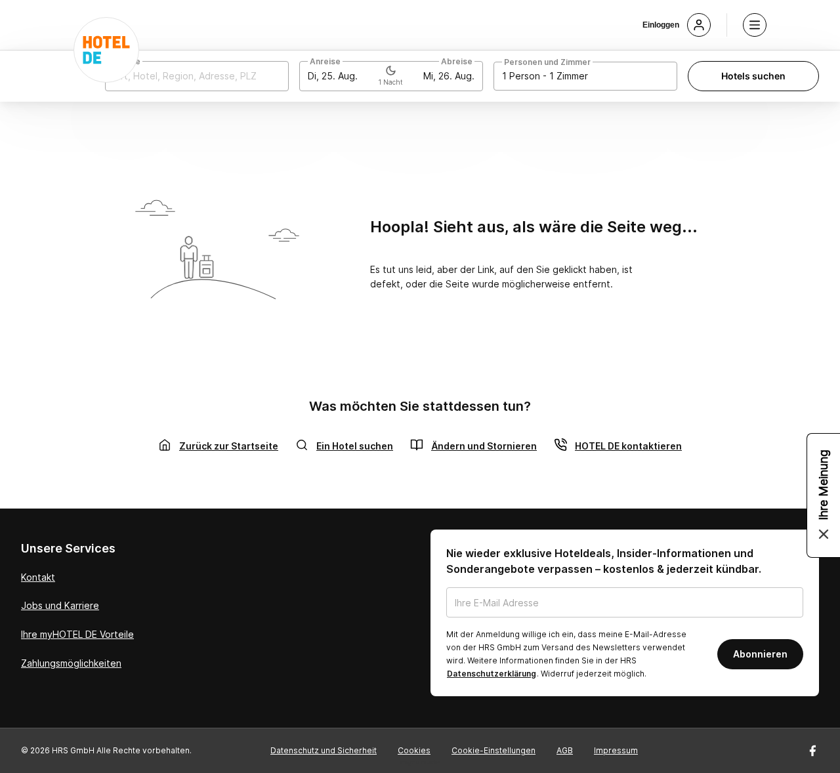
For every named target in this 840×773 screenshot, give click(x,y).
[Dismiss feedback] (823, 534)
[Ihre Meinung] (823, 495)
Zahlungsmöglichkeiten (71, 663)
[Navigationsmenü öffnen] (754, 25)
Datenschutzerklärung (491, 674)
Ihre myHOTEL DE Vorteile (77, 634)
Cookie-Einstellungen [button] (494, 750)
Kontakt (38, 577)
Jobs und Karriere (60, 605)
